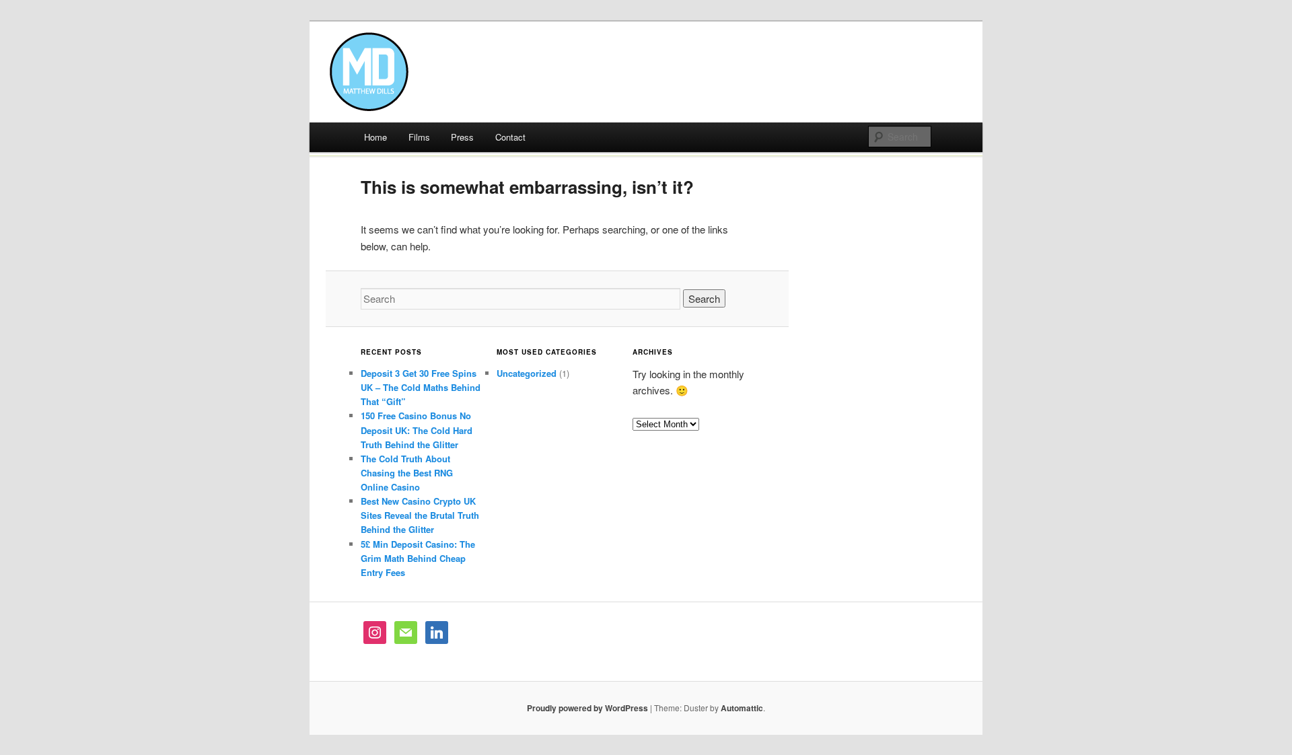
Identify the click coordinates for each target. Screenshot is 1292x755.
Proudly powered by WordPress (587, 708)
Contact (510, 137)
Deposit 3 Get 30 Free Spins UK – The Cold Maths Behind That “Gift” (420, 387)
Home (375, 137)
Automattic (742, 708)
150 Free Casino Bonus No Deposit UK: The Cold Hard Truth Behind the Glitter (416, 429)
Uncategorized (527, 373)
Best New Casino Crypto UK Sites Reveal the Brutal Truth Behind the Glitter (420, 515)
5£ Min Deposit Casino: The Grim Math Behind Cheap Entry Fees (418, 558)
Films (419, 137)
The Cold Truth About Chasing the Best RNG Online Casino (407, 472)
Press (462, 137)
